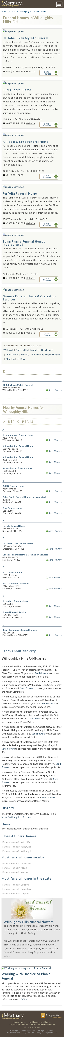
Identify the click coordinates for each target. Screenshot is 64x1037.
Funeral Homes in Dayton (15, 893)
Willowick (8, 350)
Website (30, 71)
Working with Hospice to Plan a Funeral (26, 976)
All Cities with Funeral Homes (43, 1024)
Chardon (10, 359)
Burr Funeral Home (17, 89)
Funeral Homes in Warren (15, 872)
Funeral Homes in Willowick (16, 846)
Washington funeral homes (40, 1022)
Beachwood (47, 350)
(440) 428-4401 (14, 278)
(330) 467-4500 (14, 223)
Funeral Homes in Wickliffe (16, 842)
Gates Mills (22, 350)
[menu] (59, 4)
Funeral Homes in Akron (14, 867)
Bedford (21, 359)
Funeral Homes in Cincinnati (16, 884)
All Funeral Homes (32, 1027)
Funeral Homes (19, 1022)
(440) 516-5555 (14, 71)
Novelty (25, 354)
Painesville (37, 354)
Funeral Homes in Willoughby (17, 851)
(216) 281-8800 (14, 175)
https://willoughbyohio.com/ (16, 817)
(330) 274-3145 (14, 332)
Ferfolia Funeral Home (20, 193)
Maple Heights (52, 354)
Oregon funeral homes (18, 1024)
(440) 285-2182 (14, 123)
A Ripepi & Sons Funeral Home (25, 141)
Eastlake (34, 350)
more (25, 998)
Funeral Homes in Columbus (16, 889)
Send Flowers (55, 390)
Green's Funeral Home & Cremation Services (29, 298)
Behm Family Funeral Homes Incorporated (24, 243)
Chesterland (12, 354)
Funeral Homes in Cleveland (16, 863)
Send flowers (41, 673)
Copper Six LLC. (31, 1030)
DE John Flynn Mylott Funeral (25, 38)
